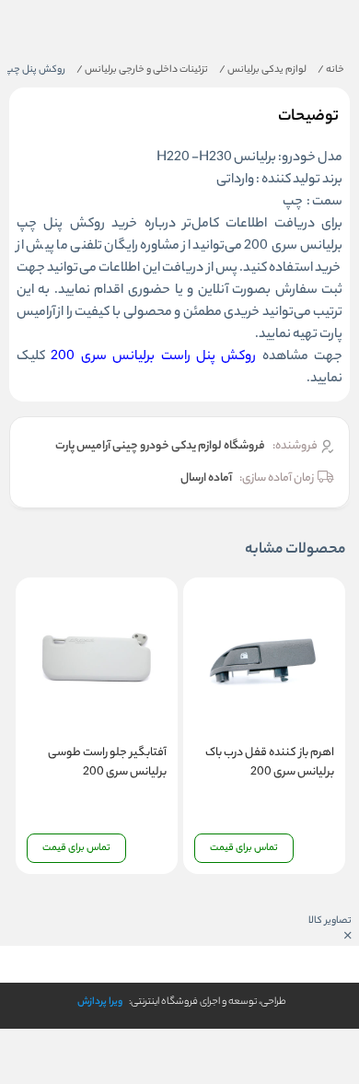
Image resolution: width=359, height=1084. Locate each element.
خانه (331, 70)
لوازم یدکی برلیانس (263, 70)
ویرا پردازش (99, 1002)
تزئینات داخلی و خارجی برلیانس (142, 70)
